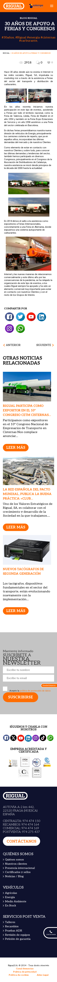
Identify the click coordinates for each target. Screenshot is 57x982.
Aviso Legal (42, 975)
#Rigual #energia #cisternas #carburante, (35, 39)
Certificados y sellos (18, 872)
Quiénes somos (14, 859)
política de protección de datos (35, 690)
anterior (13, 345)
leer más (15, 447)
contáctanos (21, 841)
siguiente (43, 345)
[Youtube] (31, 317)
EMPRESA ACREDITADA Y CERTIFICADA (28, 750)
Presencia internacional (20, 868)
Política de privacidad (24, 972)
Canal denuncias (24, 968)
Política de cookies (19, 975)
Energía (10, 897)
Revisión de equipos (17, 934)
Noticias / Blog (14, 876)
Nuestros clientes (16, 863)
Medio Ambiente (15, 901)
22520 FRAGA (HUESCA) (20, 811)
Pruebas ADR (13, 930)
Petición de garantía (18, 939)
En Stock (10, 905)
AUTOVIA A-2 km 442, (18, 807)
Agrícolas (11, 893)
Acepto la (30, 690)
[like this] (49, 62)
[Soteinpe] (34, 6)
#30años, (8, 37)
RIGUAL (6, 53)
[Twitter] (20, 317)
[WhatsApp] (20, 328)
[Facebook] (9, 317)
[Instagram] (9, 328)
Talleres (10, 922)
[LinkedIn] (41, 317)
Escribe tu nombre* (28, 669)
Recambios (12, 926)
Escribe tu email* (28, 678)
